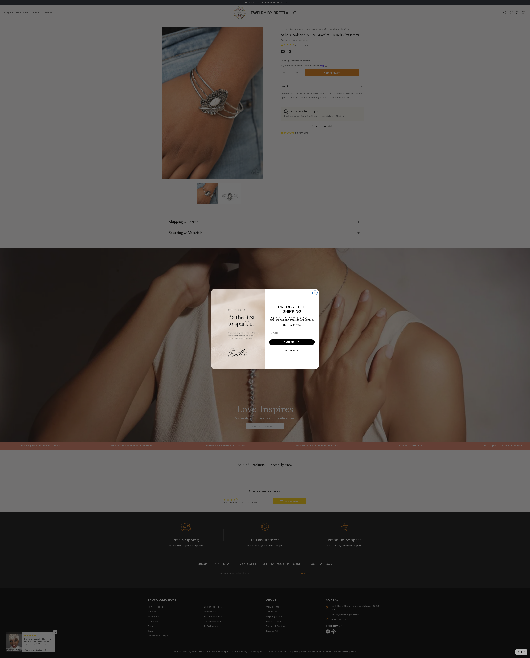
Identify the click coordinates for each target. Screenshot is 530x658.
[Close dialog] (314, 292)
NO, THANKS (292, 350)
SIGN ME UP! (292, 342)
